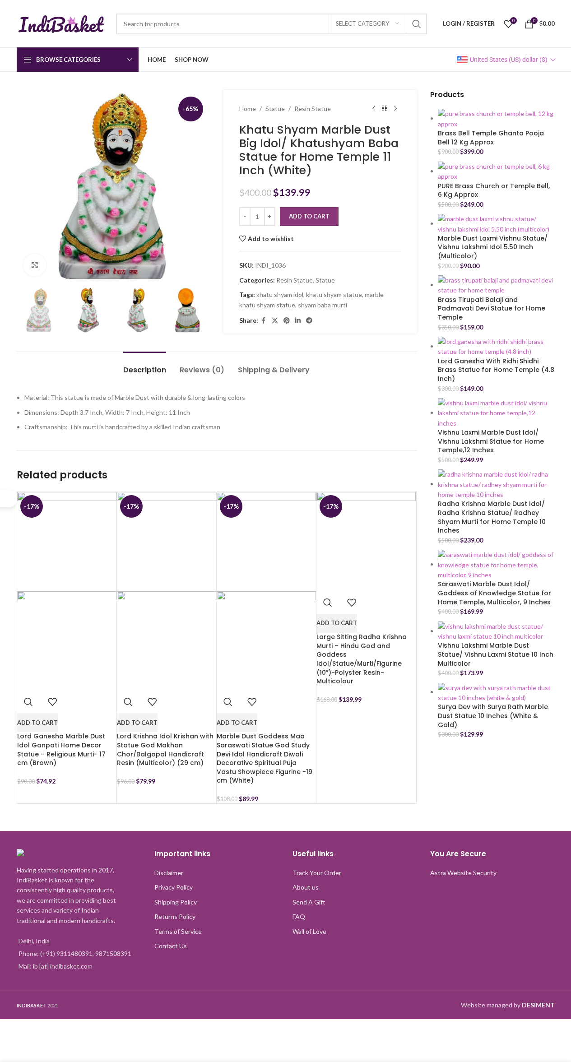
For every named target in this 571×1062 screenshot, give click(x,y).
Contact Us (170, 946)
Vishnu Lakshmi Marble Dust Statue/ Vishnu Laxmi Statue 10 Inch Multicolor (495, 654)
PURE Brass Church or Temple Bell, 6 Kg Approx (494, 190)
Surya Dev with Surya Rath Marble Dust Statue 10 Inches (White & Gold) (493, 716)
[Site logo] (62, 23)
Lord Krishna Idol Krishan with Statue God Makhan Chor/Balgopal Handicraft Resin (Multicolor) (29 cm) (165, 749)
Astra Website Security (463, 872)
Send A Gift (308, 902)
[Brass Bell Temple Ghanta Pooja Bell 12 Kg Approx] (496, 118)
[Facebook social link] (263, 321)
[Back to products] (384, 108)
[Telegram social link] (309, 321)
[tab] (144, 365)
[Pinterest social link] (286, 321)
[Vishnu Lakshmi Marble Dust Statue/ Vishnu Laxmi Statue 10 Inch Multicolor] (496, 631)
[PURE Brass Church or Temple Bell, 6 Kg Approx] (496, 171)
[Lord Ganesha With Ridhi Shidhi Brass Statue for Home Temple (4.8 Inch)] (496, 346)
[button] (37, 722)
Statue (275, 108)
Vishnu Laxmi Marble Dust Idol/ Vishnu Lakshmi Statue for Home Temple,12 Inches (491, 441)
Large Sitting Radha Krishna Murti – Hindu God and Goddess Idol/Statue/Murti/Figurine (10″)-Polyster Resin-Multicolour (361, 659)
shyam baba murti (322, 305)
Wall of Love (309, 931)
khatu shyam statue (334, 294)
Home (247, 108)
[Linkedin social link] (297, 321)
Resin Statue (312, 108)
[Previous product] (373, 108)
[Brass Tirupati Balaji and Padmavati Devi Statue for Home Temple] (496, 284)
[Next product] (395, 108)
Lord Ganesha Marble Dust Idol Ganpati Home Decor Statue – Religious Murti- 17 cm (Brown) (61, 749)
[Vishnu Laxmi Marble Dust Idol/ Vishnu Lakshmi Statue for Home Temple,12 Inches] (496, 412)
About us (305, 887)
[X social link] (275, 321)
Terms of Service (178, 931)
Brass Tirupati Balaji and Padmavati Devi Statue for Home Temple (491, 309)
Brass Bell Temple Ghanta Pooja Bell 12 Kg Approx (491, 138)
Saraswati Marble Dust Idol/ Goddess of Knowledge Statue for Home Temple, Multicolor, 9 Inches (494, 593)
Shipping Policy (175, 902)
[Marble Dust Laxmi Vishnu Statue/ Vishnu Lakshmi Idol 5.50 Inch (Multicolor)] (496, 223)
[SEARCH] (416, 24)
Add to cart (309, 216)
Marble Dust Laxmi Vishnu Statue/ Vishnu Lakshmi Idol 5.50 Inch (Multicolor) (493, 247)
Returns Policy (174, 916)
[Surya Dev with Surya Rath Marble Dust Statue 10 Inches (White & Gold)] (496, 692)
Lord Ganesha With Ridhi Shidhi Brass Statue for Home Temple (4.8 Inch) (496, 370)
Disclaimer (168, 872)
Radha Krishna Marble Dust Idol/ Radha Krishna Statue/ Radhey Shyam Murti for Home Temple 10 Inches (492, 517)
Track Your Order (316, 872)
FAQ (298, 916)
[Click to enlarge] (34, 265)
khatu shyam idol (279, 294)
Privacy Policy (173, 887)
